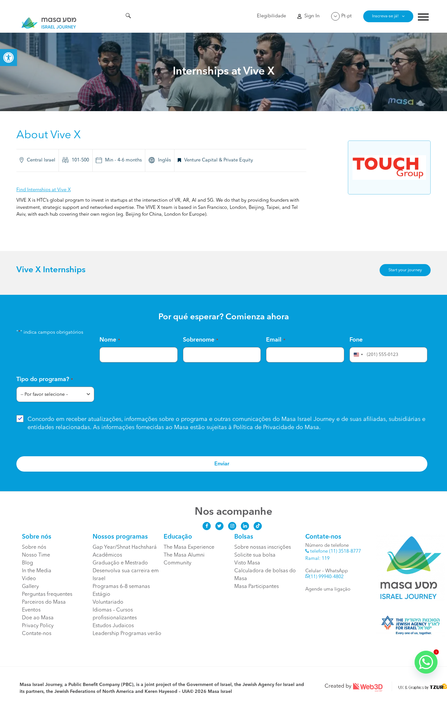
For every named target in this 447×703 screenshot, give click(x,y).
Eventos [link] (31, 610)
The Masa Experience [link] (189, 547)
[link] (8, 57)
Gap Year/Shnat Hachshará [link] (125, 547)
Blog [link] (27, 563)
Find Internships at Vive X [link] (43, 190)
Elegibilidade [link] (271, 16)
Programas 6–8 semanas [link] (121, 586)
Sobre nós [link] (34, 547)
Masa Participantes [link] (256, 586)
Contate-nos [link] (36, 633)
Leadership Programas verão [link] (127, 633)
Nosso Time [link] (36, 555)
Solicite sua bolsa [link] (255, 555)
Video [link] (29, 578)
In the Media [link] (36, 571)
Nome (109, 340)
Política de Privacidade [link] (263, 427)
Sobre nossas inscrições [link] (262, 547)
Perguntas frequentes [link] (47, 594)
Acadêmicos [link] (107, 555)
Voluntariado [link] (108, 602)
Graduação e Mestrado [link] (120, 563)
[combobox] (357, 354)
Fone (356, 340)
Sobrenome (200, 340)
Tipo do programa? (44, 379)
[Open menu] (423, 18)
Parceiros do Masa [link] (44, 602)
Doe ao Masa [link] (38, 618)
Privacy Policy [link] (38, 625)
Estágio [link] (101, 594)
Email (275, 340)
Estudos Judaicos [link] (113, 625)
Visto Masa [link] (247, 563)
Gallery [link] (30, 586)
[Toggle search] (128, 16)
